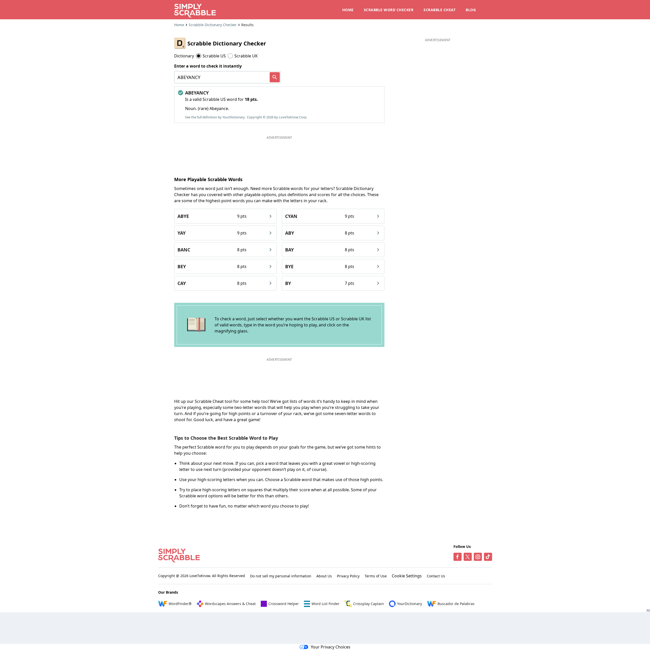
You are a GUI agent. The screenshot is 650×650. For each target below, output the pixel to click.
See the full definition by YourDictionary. (215, 117)
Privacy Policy (348, 576)
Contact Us (436, 576)
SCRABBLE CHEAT (440, 9)
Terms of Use (376, 576)
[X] (468, 557)
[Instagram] (478, 557)
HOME (348, 9)
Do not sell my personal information (280, 576)
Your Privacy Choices (330, 647)
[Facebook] (457, 557)
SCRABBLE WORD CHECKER (389, 9)
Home (179, 24)
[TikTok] (488, 557)
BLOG (471, 9)
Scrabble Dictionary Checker (213, 24)
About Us (324, 576)
